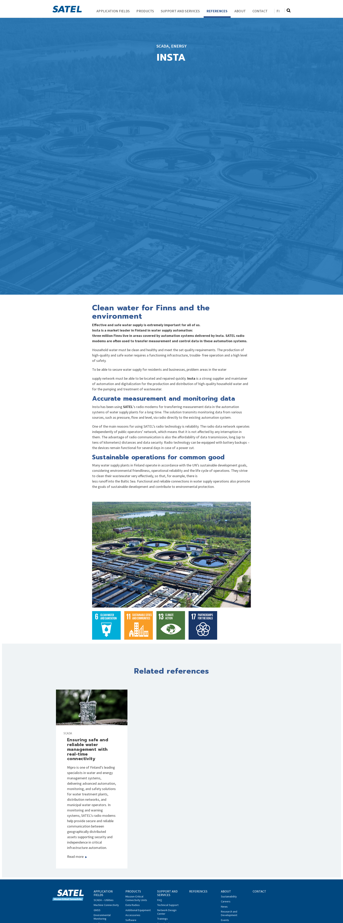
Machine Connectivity (106, 905)
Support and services (180, 11)
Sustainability (229, 896)
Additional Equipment (138, 910)
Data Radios (132, 905)
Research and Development (229, 913)
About (240, 11)
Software (130, 920)
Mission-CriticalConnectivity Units (136, 898)
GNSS (97, 910)
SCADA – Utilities (104, 900)
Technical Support (167, 905)
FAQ (159, 900)
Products (145, 11)
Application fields (113, 11)
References (217, 11)
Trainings (162, 918)
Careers (225, 901)
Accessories (132, 915)
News (224, 906)
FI (278, 11)
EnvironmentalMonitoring (102, 916)
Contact (260, 11)
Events (225, 920)
